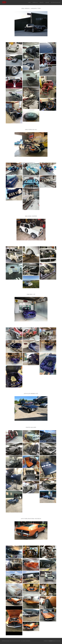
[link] (4, 2)
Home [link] (29, 2)
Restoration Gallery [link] (55, 2)
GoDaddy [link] (51, 640)
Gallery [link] (47, 2)
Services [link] (41, 2)
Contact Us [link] (35, 2)
